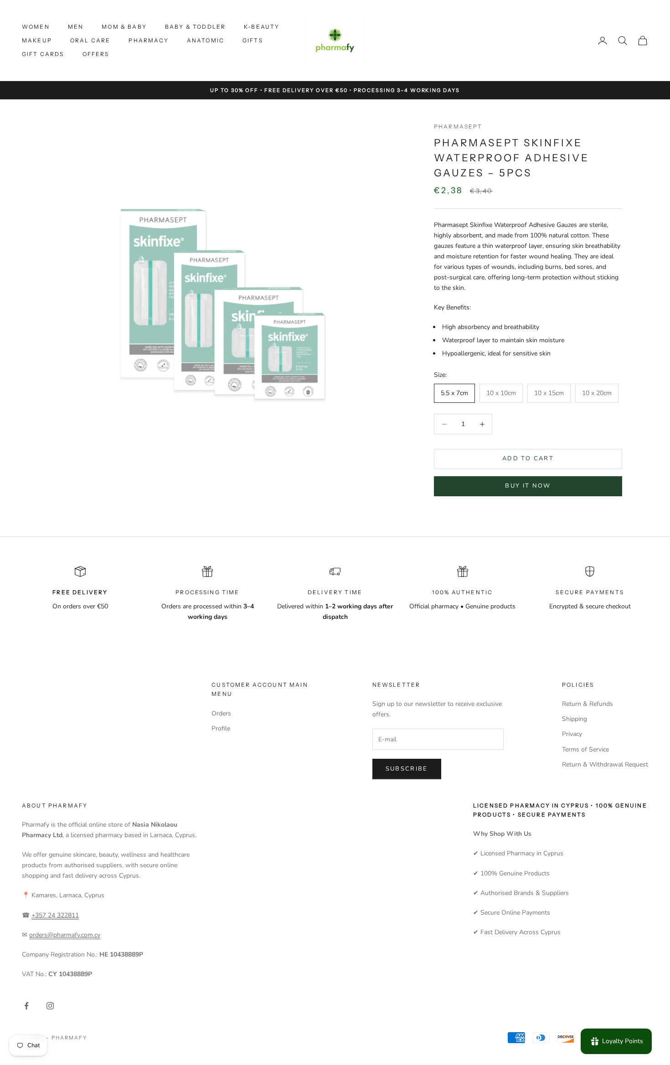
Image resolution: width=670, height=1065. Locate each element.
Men (75, 26)
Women (36, 26)
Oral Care (90, 40)
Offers (95, 54)
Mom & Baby (124, 26)
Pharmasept (458, 126)
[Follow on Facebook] (26, 1005)
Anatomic (205, 40)
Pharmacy (148, 40)
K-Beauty (261, 26)
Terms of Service (585, 749)
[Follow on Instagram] (50, 1005)
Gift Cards (43, 54)
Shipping (574, 719)
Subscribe (407, 769)
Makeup (37, 40)
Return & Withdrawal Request (605, 764)
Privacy (572, 734)
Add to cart (528, 459)
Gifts (252, 40)
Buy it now (528, 486)
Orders (221, 713)
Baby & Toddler (195, 26)
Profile (220, 728)
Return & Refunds (587, 704)
